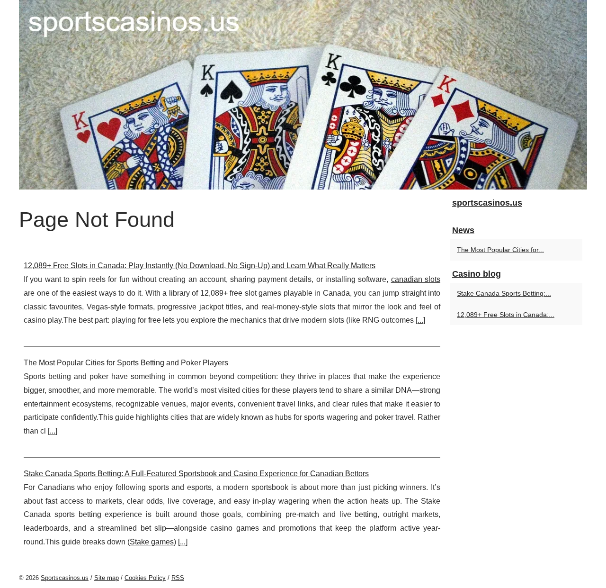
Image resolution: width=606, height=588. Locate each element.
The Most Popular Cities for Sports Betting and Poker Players (126, 363)
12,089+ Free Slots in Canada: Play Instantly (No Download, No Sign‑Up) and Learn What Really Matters (199, 266)
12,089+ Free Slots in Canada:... (505, 314)
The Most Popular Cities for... (500, 249)
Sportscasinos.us (65, 577)
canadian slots (415, 279)
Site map (106, 577)
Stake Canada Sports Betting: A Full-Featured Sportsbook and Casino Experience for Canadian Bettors (196, 474)
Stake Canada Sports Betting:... (504, 293)
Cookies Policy (145, 577)
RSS (177, 577)
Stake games (152, 542)
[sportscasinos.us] (303, 95)
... (420, 320)
